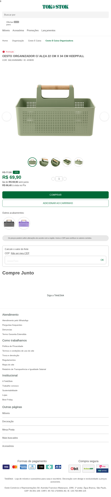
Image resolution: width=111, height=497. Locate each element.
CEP (7, 253)
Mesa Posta (8, 429)
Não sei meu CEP (20, 253)
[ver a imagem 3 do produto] (55, 162)
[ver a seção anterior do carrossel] (104, 116)
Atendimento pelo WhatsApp (15, 320)
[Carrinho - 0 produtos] (107, 6)
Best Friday (7, 399)
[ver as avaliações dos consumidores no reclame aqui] (88, 469)
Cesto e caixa (34, 40)
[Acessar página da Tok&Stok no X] (67, 301)
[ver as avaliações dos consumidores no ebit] (75, 469)
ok (102, 260)
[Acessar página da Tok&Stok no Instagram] (51, 301)
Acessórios (18, 30)
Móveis (6, 30)
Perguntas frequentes (12, 325)
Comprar (56, 195)
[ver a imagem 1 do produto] (32, 162)
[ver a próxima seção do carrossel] (6, 116)
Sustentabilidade (9, 390)
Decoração (8, 421)
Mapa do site (8, 364)
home (5, 40)
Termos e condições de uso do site (18, 351)
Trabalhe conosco (10, 386)
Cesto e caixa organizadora (59, 40)
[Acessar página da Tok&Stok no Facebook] (43, 301)
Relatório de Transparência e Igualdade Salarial (24, 369)
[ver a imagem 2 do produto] (44, 162)
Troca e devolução (10, 355)
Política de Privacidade (12, 346)
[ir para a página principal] (55, 7)
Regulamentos (9, 360)
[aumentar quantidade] (64, 179)
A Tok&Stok (7, 381)
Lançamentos (48, 30)
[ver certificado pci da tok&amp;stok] (102, 469)
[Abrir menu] (18, 6)
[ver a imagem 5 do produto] (78, 162)
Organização (18, 40)
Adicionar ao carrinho (58, 203)
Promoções (33, 30)
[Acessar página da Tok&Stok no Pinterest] (59, 301)
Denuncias (7, 329)
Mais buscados (10, 438)
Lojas (4, 395)
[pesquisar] (105, 14)
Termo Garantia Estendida (14, 334)
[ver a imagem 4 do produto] (67, 162)
